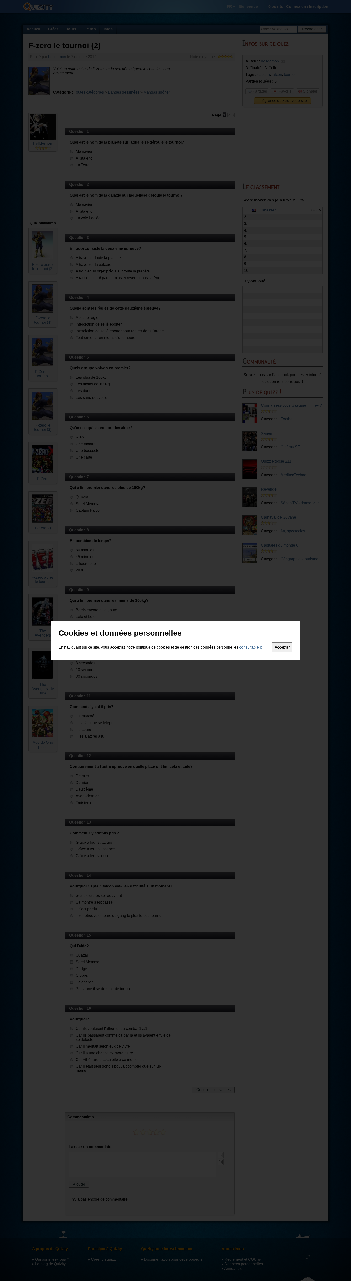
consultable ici (251, 647)
